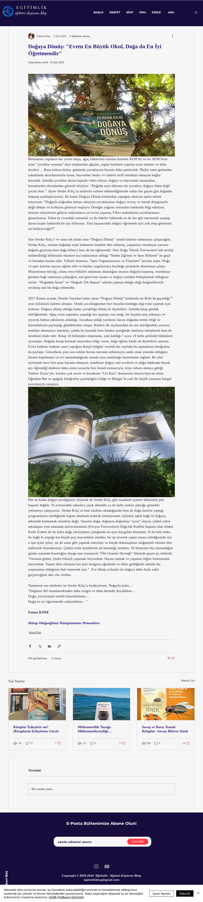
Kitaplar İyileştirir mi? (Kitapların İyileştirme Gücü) (35, 729)
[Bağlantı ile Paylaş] (59, 646)
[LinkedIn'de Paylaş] (49, 646)
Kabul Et (185, 893)
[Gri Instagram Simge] (96, 866)
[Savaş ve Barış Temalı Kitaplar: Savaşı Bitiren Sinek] (165, 704)
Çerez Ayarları (161, 893)
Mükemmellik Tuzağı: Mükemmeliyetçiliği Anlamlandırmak (94, 729)
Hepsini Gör (188, 680)
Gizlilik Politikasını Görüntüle (66, 897)
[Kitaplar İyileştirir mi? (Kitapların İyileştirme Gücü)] (37, 704)
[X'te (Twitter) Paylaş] (40, 646)
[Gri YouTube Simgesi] (107, 866)
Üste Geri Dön (6, 882)
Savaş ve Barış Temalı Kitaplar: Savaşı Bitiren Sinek (165, 729)
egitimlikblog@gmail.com (101, 879)
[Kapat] (198, 893)
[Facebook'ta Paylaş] (30, 646)
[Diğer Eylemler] (172, 36)
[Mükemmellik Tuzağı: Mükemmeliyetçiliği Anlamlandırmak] (101, 704)
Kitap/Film (35, 632)
